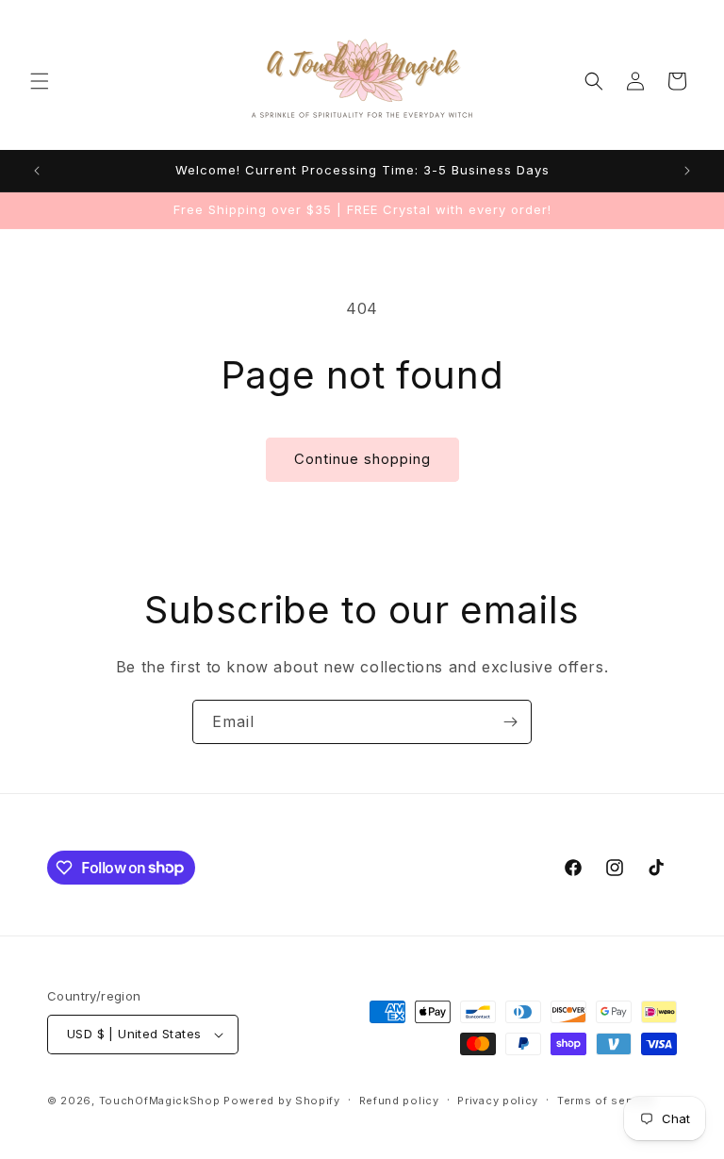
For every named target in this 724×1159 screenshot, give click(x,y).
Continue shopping (362, 459)
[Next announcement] (687, 170)
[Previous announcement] (37, 170)
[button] (39, 81)
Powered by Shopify (281, 1100)
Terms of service (605, 1100)
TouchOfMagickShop (160, 1100)
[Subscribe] (510, 722)
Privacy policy (497, 1100)
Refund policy (399, 1100)
